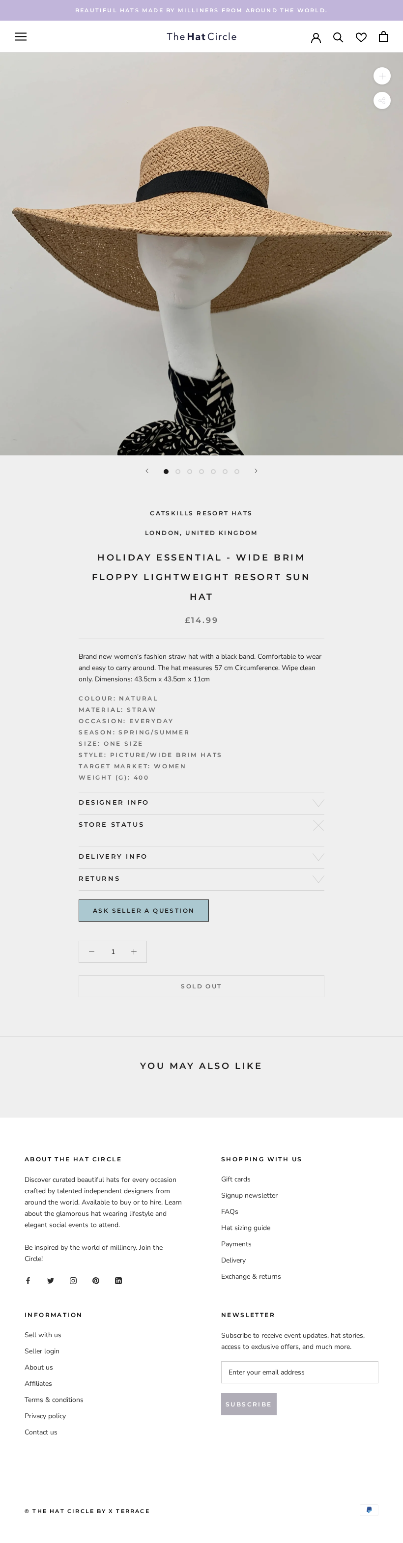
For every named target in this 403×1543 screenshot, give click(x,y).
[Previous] (146, 471)
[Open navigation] (21, 36)
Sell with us (43, 1335)
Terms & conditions (54, 1399)
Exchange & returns (251, 1276)
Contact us (41, 1432)
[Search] (338, 36)
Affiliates (38, 1383)
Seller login (42, 1351)
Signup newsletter (249, 1195)
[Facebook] (28, 1280)
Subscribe (249, 1404)
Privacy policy (45, 1416)
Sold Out (201, 986)
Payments (236, 1244)
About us (39, 1367)
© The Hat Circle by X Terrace (87, 1511)
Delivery (233, 1260)
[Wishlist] (361, 36)
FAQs (229, 1211)
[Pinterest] (95, 1280)
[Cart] (383, 36)
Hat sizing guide (245, 1228)
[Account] (316, 37)
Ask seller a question (144, 910)
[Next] (256, 471)
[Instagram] (73, 1280)
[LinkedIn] (118, 1280)
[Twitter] (50, 1280)
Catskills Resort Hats (201, 513)
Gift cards (236, 1179)
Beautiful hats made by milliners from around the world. (201, 10)
